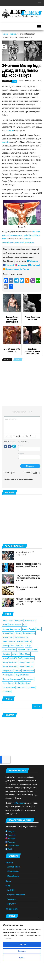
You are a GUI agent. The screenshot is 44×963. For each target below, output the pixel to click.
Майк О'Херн (25, 654)
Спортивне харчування (16, 894)
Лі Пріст (15, 654)
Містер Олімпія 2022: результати (25, 553)
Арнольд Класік (13, 867)
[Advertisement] (22, 384)
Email (21, 454)
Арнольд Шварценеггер (11, 629)
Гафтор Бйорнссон (21, 637)
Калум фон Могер (9, 650)
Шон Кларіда (21, 687)
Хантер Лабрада (9, 687)
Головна (5, 34)
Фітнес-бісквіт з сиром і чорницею (26, 588)
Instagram (22, 265)
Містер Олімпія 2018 (10, 662)
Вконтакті (35, 265)
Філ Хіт (17, 683)
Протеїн (18, 671)
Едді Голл (19, 646)
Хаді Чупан (26, 683)
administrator (29, 81)
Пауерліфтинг (8, 671)
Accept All (22, 944)
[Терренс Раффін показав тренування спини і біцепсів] (8, 567)
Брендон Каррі (8, 633)
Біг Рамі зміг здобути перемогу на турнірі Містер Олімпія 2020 (21, 235)
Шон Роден (7, 691)
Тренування (11, 899)
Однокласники (12, 269)
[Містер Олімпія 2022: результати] (8, 555)
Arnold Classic (8, 620)
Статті (8, 886)
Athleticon (19, 620)
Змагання (9, 863)
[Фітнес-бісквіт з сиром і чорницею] (8, 590)
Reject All (22, 958)
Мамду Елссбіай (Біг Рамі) (12, 658)
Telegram (33, 261)
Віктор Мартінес (29, 633)
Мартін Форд (29, 658)
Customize (22, 951)
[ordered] (20, 436)
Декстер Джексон (24, 641)
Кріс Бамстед (32, 650)
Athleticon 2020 (30, 620)
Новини (13, 34)
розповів (5, 142)
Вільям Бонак (8, 637)
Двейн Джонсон (9, 641)
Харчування (11, 904)
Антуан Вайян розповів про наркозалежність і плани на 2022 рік (28, 578)
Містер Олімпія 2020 (10, 666)
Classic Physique (15, 625)
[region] (22, 942)
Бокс (39, 629)
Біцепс (18, 633)
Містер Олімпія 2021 (27, 666)
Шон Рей (32, 687)
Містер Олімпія (13, 876)
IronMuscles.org (18, 803)
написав (11, 130)
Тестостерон (28, 679)
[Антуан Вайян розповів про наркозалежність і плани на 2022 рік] (8, 579)
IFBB (25, 625)
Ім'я (20, 446)
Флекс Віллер (8, 683)
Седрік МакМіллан (22, 675)
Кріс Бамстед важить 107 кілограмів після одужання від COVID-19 (28, 601)
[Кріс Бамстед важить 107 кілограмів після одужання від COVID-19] (8, 602)
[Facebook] (10, 446)
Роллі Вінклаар (28, 671)
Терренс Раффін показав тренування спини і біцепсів (28, 565)
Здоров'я (10, 890)
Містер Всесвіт (13, 871)
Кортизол (21, 650)
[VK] (5, 446)
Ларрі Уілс (6, 654)
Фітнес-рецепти (12, 909)
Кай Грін (28, 646)
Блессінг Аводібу (28, 629)
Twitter (25, 269)
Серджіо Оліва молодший (12, 679)
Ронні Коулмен (8, 675)
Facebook (9, 265)
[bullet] (23, 436)
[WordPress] (14, 446)
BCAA (5, 625)
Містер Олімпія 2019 (27, 662)
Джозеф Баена (8, 646)
